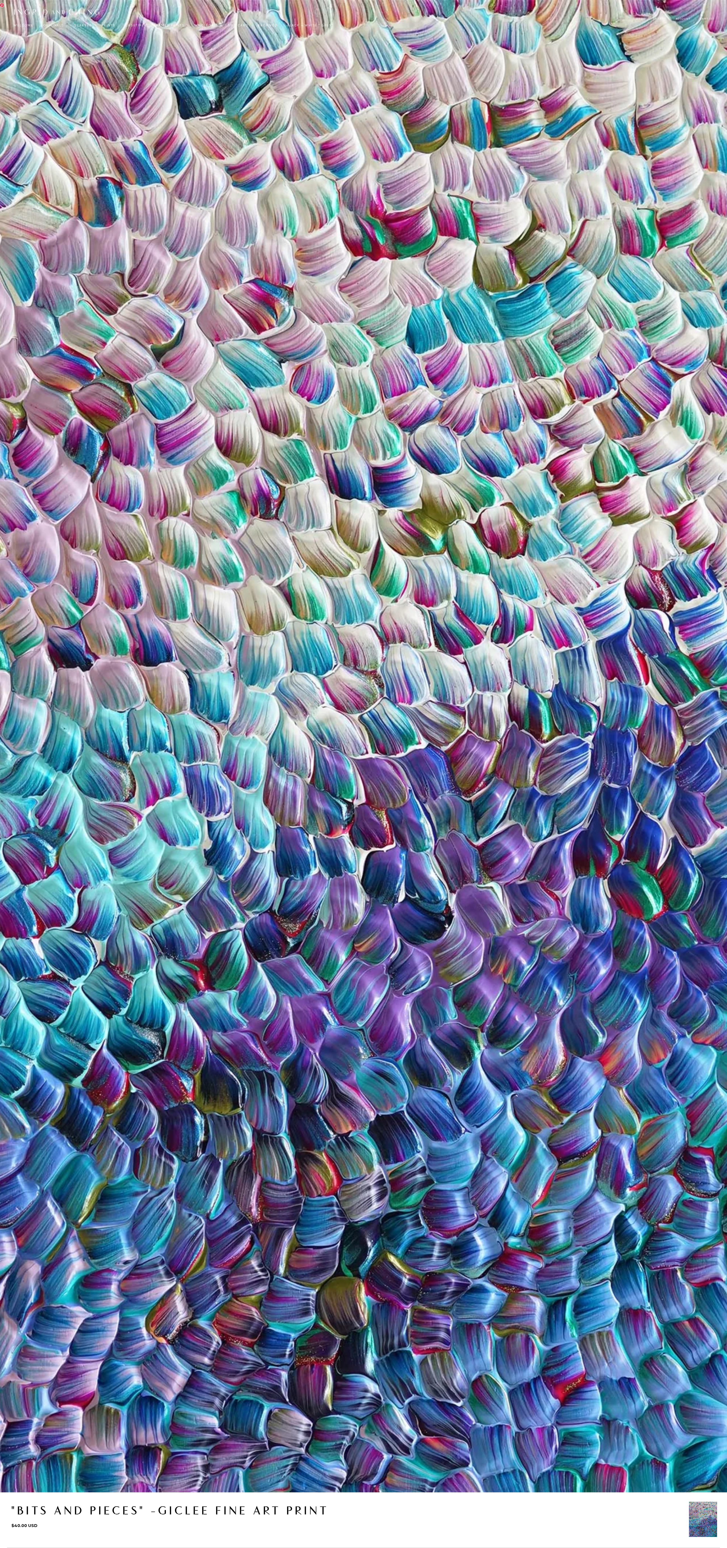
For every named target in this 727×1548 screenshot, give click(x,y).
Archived (267, 25)
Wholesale (206, 25)
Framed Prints (169, 25)
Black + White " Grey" (310, 25)
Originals (53, 25)
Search (659, 18)
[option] (703, 1519)
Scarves (83, 25)
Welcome (24, 25)
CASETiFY (134, 25)
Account (683, 18)
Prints (109, 25)
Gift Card (238, 25)
